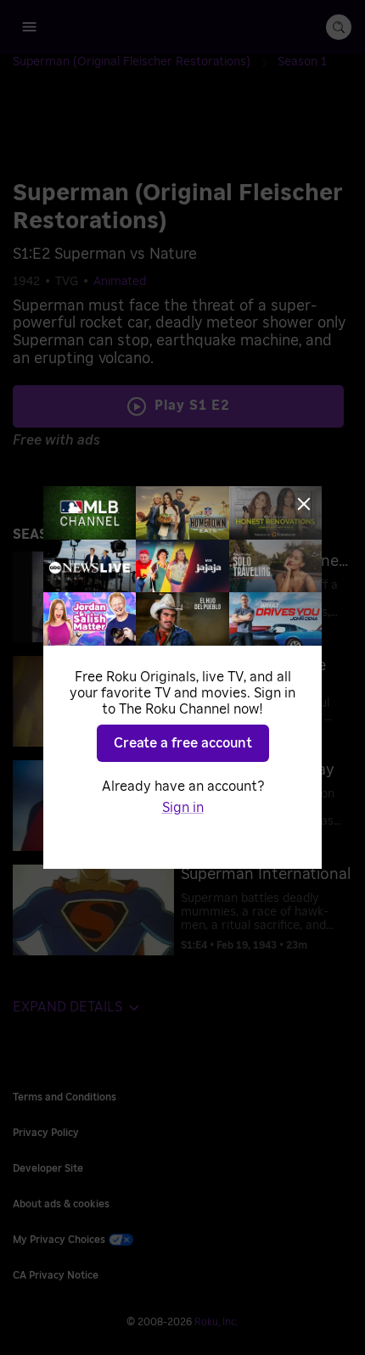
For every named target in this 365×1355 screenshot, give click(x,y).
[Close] (303, 504)
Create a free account (183, 743)
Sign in (183, 808)
